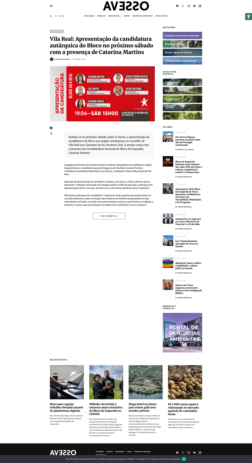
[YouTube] (194, 6)
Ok (184, 459)
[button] (248, 16)
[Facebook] (177, 6)
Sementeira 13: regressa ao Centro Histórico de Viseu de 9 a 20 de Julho (188, 222)
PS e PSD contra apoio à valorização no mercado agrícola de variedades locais (183, 409)
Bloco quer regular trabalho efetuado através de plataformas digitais (66, 407)
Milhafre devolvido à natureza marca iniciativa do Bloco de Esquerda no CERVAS (105, 409)
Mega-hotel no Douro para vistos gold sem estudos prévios (142, 407)
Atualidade (56, 31)
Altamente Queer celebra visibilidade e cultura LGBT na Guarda (188, 266)
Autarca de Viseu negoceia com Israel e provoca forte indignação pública (188, 289)
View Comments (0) (109, 216)
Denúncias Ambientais (143, 451)
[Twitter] (183, 6)
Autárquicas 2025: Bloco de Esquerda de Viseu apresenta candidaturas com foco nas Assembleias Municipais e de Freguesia (188, 196)
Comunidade (119, 451)
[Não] (248, 459)
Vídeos (129, 451)
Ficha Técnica (101, 455)
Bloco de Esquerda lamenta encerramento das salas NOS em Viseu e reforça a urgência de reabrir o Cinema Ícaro (188, 167)
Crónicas (109, 451)
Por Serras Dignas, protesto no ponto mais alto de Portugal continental (187, 141)
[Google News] (200, 6)
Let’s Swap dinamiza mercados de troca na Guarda (186, 244)
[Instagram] (189, 6)
